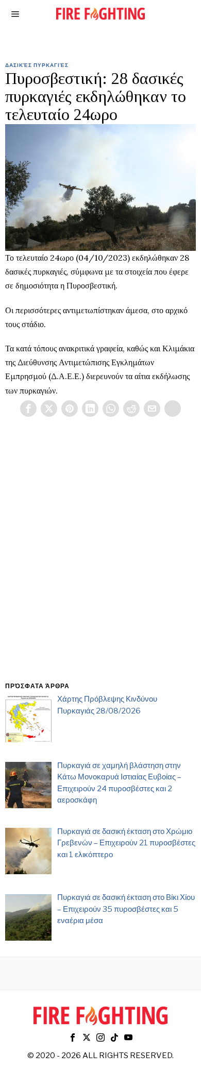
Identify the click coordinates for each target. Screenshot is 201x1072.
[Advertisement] (100, 561)
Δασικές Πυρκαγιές (37, 65)
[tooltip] (28, 408)
